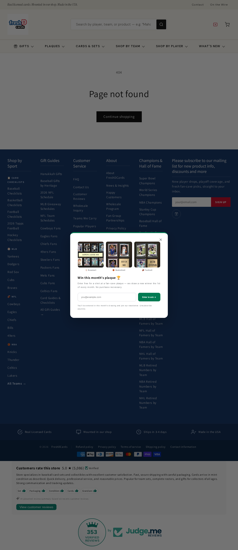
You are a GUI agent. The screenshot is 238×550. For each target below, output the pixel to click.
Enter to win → (149, 297)
